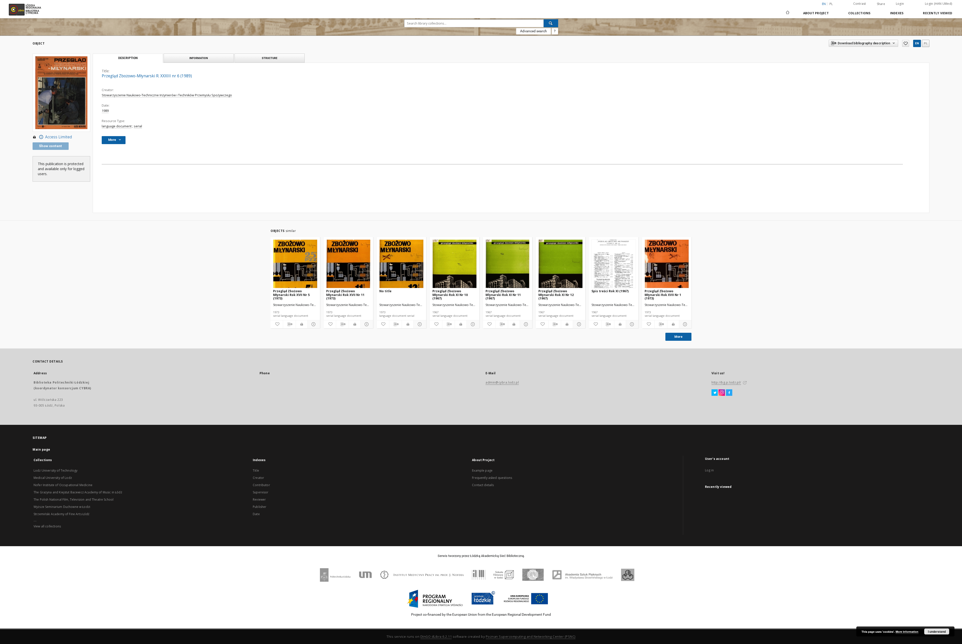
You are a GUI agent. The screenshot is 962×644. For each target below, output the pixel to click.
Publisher (259, 507)
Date (256, 514)
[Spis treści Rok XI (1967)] (614, 264)
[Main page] (787, 10)
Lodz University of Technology (55, 470)
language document (117, 126)
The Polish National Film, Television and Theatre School (73, 499)
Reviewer (259, 499)
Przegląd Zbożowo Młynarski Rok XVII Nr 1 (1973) (663, 294)
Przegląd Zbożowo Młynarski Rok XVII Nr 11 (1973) (345, 294)
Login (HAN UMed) (938, 4)
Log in (709, 470)
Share (881, 4)
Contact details (483, 485)
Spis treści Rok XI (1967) (610, 291)
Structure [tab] (269, 58)
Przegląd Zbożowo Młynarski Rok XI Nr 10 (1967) (450, 294)
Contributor (261, 485)
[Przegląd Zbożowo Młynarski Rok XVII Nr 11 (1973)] (348, 264)
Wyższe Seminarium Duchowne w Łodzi (62, 507)
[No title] (401, 264)
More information (907, 631)
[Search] (551, 23)
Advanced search (533, 31)
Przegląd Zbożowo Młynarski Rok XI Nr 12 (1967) (556, 294)
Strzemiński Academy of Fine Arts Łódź (62, 514)
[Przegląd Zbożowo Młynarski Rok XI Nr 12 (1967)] (560, 264)
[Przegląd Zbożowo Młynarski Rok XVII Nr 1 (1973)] (667, 264)
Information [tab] (198, 58)
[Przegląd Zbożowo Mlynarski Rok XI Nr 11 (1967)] (508, 264)
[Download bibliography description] (289, 324)
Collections (859, 13)
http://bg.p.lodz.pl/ (726, 382)
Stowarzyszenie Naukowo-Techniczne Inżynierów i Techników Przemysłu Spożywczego (167, 95)
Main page (41, 449)
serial (138, 126)
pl (831, 4)
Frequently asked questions (492, 478)
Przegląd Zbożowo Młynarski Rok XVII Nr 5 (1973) (291, 294)
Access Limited (58, 137)
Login (900, 4)
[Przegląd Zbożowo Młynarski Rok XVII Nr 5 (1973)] (295, 264)
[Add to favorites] (905, 43)
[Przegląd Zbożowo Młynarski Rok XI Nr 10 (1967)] (454, 264)
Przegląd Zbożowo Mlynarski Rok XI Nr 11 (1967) (503, 294)
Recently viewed (937, 13)
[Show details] (313, 324)
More (678, 337)
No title (385, 291)
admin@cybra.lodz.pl (502, 382)
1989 (105, 111)
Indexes (897, 13)
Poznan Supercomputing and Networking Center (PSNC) (530, 636)
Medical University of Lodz (53, 478)
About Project (816, 13)
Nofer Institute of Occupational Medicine (63, 485)
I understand (937, 631)
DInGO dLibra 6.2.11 (436, 636)
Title (256, 470)
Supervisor (261, 492)
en (917, 43)
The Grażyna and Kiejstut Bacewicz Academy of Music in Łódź (78, 492)
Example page (482, 470)
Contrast (859, 4)
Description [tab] (128, 58)
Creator (258, 478)
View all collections (47, 526)
